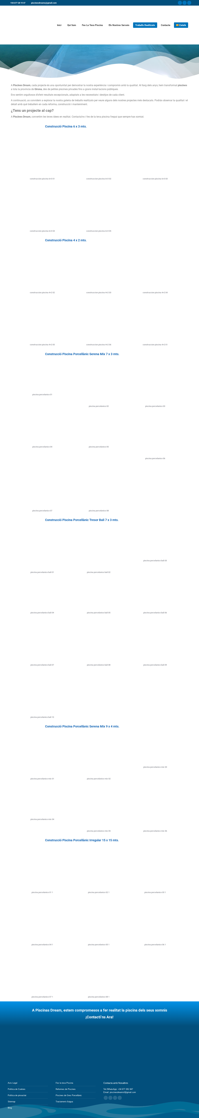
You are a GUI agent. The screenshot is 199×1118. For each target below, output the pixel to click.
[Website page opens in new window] (115, 1098)
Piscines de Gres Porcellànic (69, 1095)
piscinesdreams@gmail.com (44, 3)
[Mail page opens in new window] (110, 1098)
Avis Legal (12, 1083)
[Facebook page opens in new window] (180, 3)
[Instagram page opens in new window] (185, 3)
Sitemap (11, 1101)
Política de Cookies (16, 1089)
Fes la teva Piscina (64, 1083)
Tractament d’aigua (64, 1101)
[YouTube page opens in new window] (189, 3)
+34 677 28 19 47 (17, 3)
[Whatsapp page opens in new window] (120, 1098)
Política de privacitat (17, 1095)
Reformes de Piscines (66, 1089)
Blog (10, 1108)
